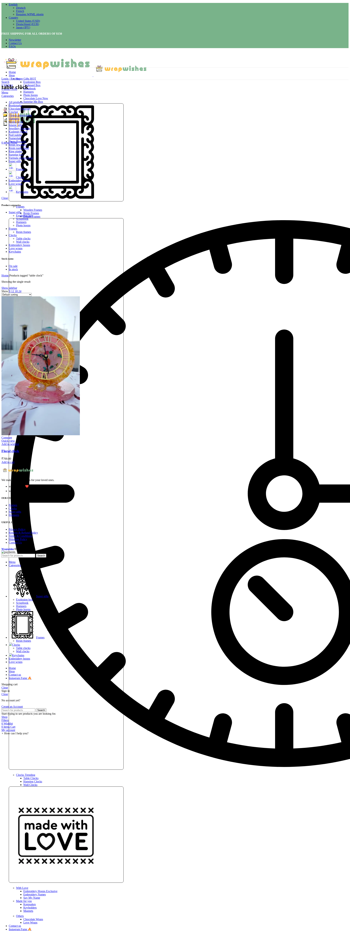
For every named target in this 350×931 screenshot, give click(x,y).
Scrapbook (29, 88)
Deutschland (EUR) (27, 24)
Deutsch (21, 7)
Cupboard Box (31, 85)
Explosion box (24, 215)
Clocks (25, 774)
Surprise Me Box (33, 101)
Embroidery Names (34, 894)
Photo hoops (30, 95)
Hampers (28, 91)
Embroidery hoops (19, 245)
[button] (14, 733)
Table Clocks (30, 778)
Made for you (24, 901)
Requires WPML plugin (30, 14)
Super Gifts (26, 78)
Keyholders (30, 907)
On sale (13, 266)
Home (5, 275)
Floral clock (10, 451)
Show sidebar (9, 287)
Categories (7, 96)
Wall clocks (22, 241)
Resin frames (23, 231)
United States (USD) (28, 20)
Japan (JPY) (23, 27)
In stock (13, 269)
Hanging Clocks (32, 781)
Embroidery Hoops (40, 891)
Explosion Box (32, 81)
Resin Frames (31, 213)
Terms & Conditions (20, 535)
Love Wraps (30, 922)
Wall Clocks (30, 784)
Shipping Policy (18, 539)
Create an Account (12, 706)
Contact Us (15, 542)
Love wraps (15, 248)
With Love (22, 887)
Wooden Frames (32, 209)
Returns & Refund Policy (23, 532)
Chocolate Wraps (33, 919)
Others (20, 916)
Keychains (15, 251)
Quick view (8, 440)
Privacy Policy (17, 529)
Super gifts (15, 212)
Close (4, 198)
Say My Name (31, 897)
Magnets (28, 910)
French (20, 11)
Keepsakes (29, 904)
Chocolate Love (35, 98)
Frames (13, 228)
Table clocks (23, 238)
